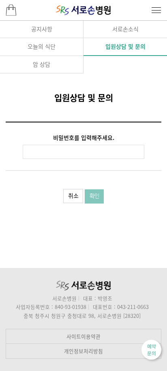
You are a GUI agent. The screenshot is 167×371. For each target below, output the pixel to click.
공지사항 (41, 29)
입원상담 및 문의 (125, 46)
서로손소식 (125, 29)
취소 (73, 195)
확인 (94, 196)
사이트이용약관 (83, 336)
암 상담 (41, 64)
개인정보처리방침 (83, 351)
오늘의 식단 (42, 46)
